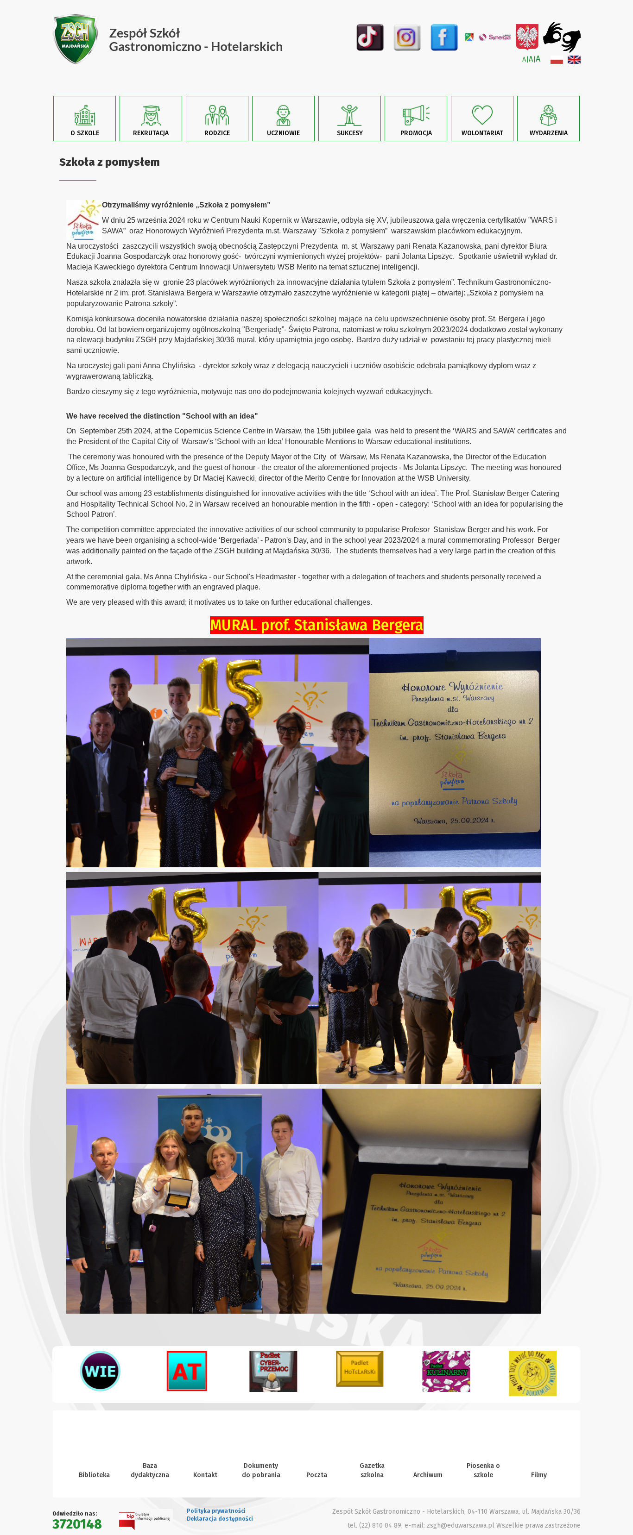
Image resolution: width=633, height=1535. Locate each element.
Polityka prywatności (216, 1511)
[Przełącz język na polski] (557, 59)
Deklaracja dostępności (220, 1519)
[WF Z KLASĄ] (533, 1374)
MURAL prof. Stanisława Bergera (317, 625)
